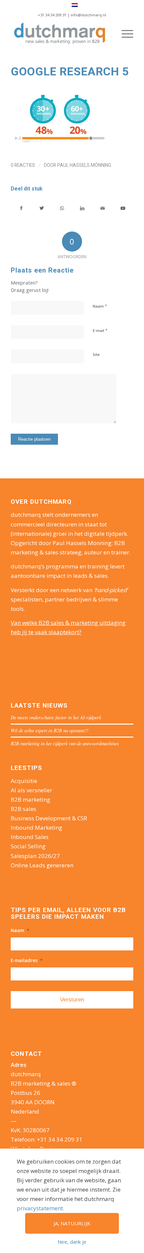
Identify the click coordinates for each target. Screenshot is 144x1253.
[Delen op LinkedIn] (82, 208)
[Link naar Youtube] (123, 208)
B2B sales (23, 809)
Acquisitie (24, 781)
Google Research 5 (70, 71)
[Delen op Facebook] (21, 208)
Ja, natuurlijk (72, 1223)
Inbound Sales (30, 837)
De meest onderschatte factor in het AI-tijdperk (56, 717)
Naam (100, 306)
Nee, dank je (72, 1241)
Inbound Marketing (36, 827)
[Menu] (124, 33)
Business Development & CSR (49, 818)
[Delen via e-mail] (103, 208)
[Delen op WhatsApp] (62, 208)
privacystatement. (40, 1208)
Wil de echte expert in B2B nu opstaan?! (49, 730)
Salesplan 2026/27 (35, 856)
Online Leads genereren (42, 865)
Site (96, 354)
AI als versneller (31, 790)
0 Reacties (23, 165)
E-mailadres (27, 960)
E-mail (100, 330)
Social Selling (28, 846)
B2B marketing (30, 799)
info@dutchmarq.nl (88, 14)
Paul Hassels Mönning (84, 165)
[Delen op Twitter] (42, 208)
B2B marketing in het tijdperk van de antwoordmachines (65, 743)
